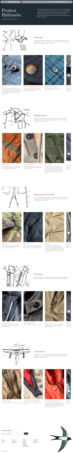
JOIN (26, 433)
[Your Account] (68, 2)
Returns (24, 443)
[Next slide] (68, 75)
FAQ (12, 443)
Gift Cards (3, 441)
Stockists (25, 441)
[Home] (4, 1)
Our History (14, 441)
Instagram (35, 442)
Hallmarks (14, 442)
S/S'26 (2, 442)
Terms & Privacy (26, 446)
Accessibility (25, 445)
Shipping (24, 442)
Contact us (35, 441)
